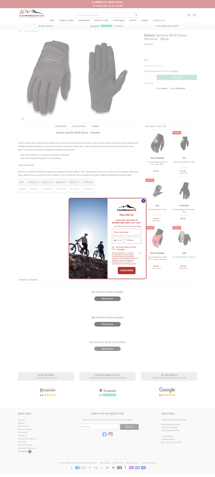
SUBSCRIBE (126, 270)
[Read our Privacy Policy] (139, 253)
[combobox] (118, 240)
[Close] (143, 201)
